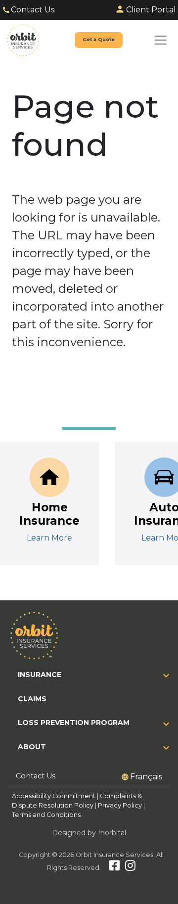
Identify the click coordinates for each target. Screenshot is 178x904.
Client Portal (151, 9)
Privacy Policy (120, 805)
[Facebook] (114, 867)
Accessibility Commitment (54, 796)
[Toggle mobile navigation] (160, 40)
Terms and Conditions (46, 814)
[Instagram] (130, 867)
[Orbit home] (23, 40)
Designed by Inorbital (89, 832)
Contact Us (32, 9)
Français (146, 776)
